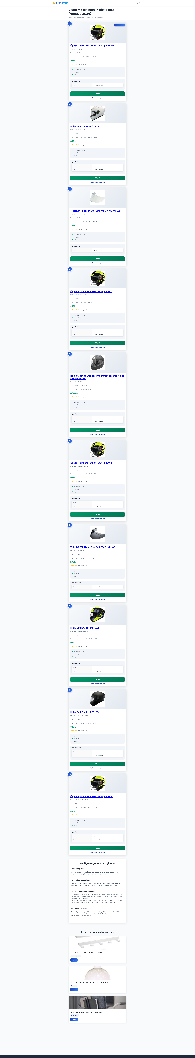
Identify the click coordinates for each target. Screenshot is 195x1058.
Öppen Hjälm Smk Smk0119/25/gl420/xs (91, 796)
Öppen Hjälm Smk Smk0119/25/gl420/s (91, 291)
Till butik (97, 93)
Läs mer (74, 960)
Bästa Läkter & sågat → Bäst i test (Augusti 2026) (86, 1012)
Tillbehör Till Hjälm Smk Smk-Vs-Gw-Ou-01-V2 (95, 210)
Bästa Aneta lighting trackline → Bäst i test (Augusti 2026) (89, 982)
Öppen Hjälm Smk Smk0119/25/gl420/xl (91, 463)
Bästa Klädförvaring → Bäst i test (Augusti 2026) (86, 953)
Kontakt (128, 3)
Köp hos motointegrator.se (97, 98)
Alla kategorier (136, 3)
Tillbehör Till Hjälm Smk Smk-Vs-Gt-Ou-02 (92, 547)
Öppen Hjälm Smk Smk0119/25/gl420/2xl (92, 45)
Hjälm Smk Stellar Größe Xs (84, 126)
